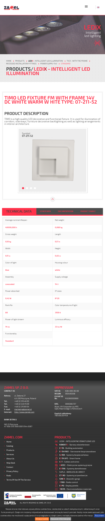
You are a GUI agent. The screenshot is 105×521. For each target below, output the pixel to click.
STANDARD (65, 64)
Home (8, 442)
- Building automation (71, 448)
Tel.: (6, 401)
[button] (22, 160)
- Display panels (68, 486)
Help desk (10, 463)
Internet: (8, 412)
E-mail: (7, 409)
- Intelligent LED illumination (45, 61)
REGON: (58, 394)
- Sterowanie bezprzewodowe (77, 451)
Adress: (7, 396)
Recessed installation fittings (21, 64)
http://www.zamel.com (24, 412)
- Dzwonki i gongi (69, 479)
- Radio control (68, 482)
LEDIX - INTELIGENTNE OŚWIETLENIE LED (77, 441)
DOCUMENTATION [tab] (65, 211)
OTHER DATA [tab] (45, 211)
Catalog (9, 446)
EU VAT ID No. (59, 397)
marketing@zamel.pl (23, 409)
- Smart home (69, 458)
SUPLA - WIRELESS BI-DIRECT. (72, 472)
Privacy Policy (12, 471)
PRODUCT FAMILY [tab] (87, 211)
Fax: (6, 407)
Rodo (8, 475)
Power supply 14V (48, 64)
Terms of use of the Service (18, 480)
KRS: (57, 404)
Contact (9, 467)
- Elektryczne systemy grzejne (75, 465)
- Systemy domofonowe (72, 468)
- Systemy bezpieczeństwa (73, 455)
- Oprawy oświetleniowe (74, 445)
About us (10, 459)
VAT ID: (58, 391)
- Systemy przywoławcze (73, 475)
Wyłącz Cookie (42, 519)
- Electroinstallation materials (75, 489)
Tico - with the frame (77, 61)
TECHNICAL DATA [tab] (19, 211)
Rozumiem (99, 515)
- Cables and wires (69, 462)
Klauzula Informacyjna (60, 519)
